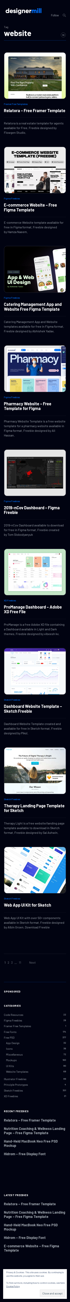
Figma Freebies (12, 198)
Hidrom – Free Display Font (25, 1154)
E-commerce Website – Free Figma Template (30, 207)
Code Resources (13, 1014)
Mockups (11, 1060)
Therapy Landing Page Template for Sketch (34, 808)
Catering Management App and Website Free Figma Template (33, 306)
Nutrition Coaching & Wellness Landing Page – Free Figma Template (34, 1130)
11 (20, 962)
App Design (13, 1043)
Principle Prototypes (16, 1084)
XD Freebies (10, 600)
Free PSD (9, 1037)
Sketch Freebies (12, 699)
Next (32, 962)
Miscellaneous (14, 1054)
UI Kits (10, 1066)
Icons (9, 1048)
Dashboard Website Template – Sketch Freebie (33, 708)
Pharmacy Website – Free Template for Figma (27, 406)
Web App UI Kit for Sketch (27, 904)
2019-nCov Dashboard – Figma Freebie (32, 510)
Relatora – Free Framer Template (34, 110)
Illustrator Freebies (15, 1079)
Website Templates (17, 1071)
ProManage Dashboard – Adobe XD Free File (33, 609)
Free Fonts (10, 1032)
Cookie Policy (13, 1286)
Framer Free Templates (16, 104)
